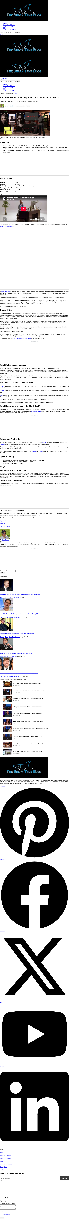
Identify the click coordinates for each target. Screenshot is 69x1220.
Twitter (41, 451)
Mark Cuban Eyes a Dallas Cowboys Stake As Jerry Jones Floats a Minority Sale (19, 613)
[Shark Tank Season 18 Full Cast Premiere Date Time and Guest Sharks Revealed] (6, 669)
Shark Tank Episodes (5, 1155)
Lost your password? (5, 1214)
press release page (36, 411)
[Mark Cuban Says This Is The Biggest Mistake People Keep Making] (6, 650)
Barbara (2, 386)
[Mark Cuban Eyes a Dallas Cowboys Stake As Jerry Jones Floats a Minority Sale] (6, 610)
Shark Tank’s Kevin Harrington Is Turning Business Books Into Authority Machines (20, 594)
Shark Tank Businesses (6, 1164)
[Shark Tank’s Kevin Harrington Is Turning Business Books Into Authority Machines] (6, 591)
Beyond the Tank (4, 597)
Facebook (34, 451)
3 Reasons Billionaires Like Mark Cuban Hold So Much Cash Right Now (17, 633)
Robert (2, 390)
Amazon (2, 444)
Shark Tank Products (5, 1158)
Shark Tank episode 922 (6, 226)
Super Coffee (3, 521)
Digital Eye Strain (5, 291)
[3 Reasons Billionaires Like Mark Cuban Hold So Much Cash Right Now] (6, 630)
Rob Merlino (10, 106)
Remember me (6, 1212)
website (44, 442)
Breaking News (4, 617)
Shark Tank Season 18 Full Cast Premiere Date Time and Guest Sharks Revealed (19, 673)
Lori (1, 399)
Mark (1, 395)
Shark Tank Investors (15, 597)
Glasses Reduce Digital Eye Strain (21, 338)
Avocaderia (3, 523)
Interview (2, 656)
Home (1, 1152)
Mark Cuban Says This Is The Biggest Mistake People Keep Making (16, 653)
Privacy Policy (4, 1167)
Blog (1, 1161)
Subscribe (64, 1178)
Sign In (16, 93)
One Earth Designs (5, 526)
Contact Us (3, 1169)
